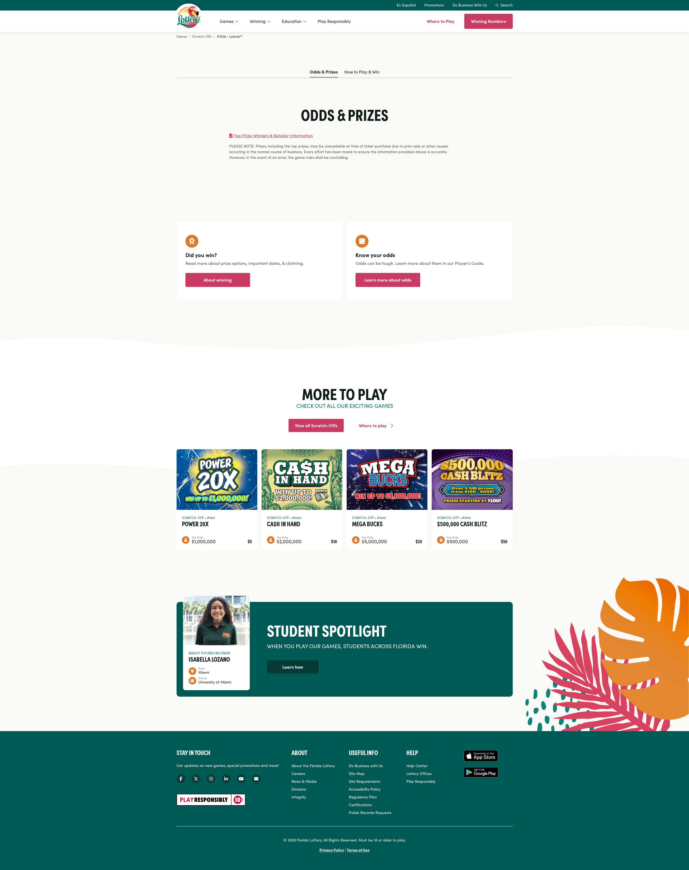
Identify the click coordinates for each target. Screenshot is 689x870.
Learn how (292, 667)
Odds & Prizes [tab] (324, 72)
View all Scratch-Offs (316, 425)
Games (227, 21)
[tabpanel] (344, 133)
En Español (406, 5)
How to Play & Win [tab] (361, 72)
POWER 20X (195, 523)
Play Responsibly (334, 21)
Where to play (372, 425)
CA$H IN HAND (283, 523)
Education (291, 21)
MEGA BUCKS (367, 523)
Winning (258, 21)
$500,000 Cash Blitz (462, 523)
